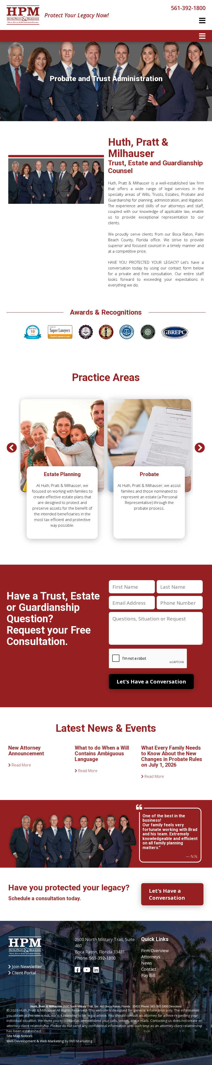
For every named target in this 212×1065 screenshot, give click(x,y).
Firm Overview (155, 950)
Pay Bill (148, 975)
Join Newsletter (26, 966)
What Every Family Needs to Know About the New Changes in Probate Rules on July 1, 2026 (171, 756)
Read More (21, 764)
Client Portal (23, 973)
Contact (148, 969)
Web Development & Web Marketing (35, 1041)
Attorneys (150, 957)
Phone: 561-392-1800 (154, 1006)
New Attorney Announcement (26, 751)
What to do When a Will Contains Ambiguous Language (102, 753)
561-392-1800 (188, 8)
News (146, 963)
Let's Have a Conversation (167, 894)
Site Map (13, 1035)
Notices (27, 1035)
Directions (175, 1006)
